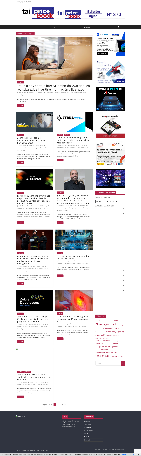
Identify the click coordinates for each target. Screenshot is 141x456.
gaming (121, 332)
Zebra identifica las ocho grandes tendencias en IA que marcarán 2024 (73, 319)
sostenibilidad (100, 352)
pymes (115, 347)
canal (67, 147)
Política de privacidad (108, 450)
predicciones (108, 344)
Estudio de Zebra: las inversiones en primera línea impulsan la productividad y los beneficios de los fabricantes (33, 199)
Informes (35, 27)
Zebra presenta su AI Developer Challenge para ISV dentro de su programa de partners (33, 319)
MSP (109, 338)
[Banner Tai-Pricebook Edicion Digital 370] (90, 11)
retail (85, 208)
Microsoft (98, 338)
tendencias (73, 147)
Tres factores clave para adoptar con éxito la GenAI (73, 257)
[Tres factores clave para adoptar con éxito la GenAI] (74, 231)
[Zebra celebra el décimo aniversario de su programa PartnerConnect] (34, 113)
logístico (70, 92)
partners (99, 343)
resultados (98, 350)
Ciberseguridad (105, 324)
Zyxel (121, 356)
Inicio (18, 27)
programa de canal (39, 148)
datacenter (99, 329)
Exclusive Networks (100, 332)
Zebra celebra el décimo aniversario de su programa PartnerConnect (31, 140)
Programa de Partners (37, 326)
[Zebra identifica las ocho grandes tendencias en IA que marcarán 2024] (74, 291)
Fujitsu (116, 332)
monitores (105, 338)
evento (117, 328)
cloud (117, 325)
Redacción (31, 92)
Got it (132, 454)
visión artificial (78, 92)
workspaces (115, 356)
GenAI (68, 263)
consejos (121, 325)
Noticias (20, 135)
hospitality (98, 335)
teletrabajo (114, 352)
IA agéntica (69, 208)
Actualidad (26, 27)
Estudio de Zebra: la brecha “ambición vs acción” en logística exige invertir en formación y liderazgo (53, 87)
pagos (118, 341)
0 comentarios (49, 92)
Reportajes (52, 27)
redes (119, 347)
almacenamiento (105, 321)
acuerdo (98, 321)
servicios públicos (43, 268)
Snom (122, 350)
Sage (112, 350)
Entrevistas (43, 27)
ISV (30, 326)
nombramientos (102, 340)
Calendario (87, 440)
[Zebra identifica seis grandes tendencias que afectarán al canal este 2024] (34, 349)
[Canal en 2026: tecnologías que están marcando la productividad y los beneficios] (74, 113)
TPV (110, 356)
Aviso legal (98, 450)
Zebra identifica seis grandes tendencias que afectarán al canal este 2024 (34, 377)
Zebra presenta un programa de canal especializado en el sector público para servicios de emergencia (33, 259)
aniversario (30, 148)
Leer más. (124, 454)
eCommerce (108, 328)
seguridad (35, 268)
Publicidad (79, 27)
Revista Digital (88, 431)
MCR (117, 335)
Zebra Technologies (82, 147)
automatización (31, 208)
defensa (29, 268)
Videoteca (61, 27)
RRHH (108, 350)
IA (67, 92)
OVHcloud (112, 341)
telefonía (108, 352)
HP (102, 335)
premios (116, 343)
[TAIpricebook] (20, 416)
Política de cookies (120, 450)
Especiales (87, 27)
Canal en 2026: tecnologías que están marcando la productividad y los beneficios (73, 140)
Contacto (70, 27)
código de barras (61, 92)
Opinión (67, 134)
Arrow (111, 321)
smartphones (117, 350)
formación (110, 332)
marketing (113, 335)
